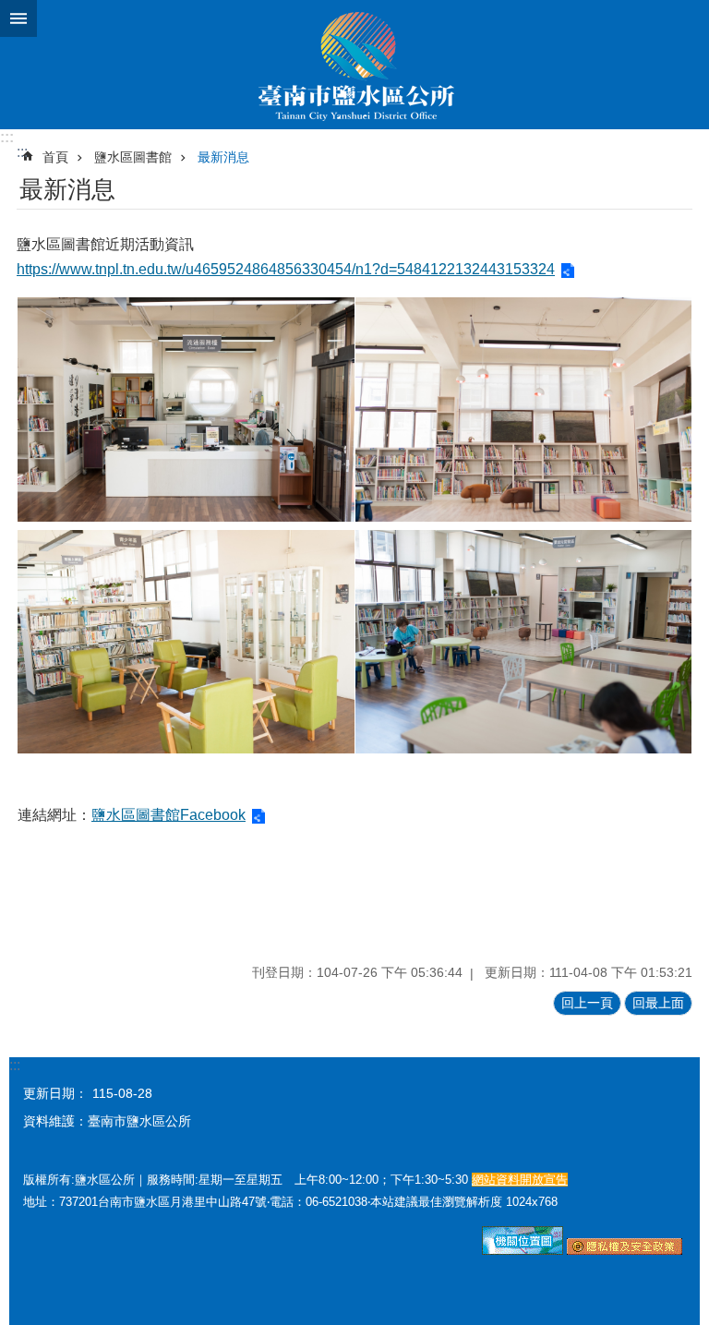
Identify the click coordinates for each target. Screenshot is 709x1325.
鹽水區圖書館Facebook (168, 815)
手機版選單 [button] (18, 18)
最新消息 (223, 157)
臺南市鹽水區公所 (354, 64)
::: (7, 137)
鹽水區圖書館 (133, 157)
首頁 (55, 157)
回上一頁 (587, 1002)
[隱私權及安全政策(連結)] (624, 1250)
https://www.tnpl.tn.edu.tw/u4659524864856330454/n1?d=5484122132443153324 (286, 269)
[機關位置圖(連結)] (522, 1250)
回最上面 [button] (658, 1002)
